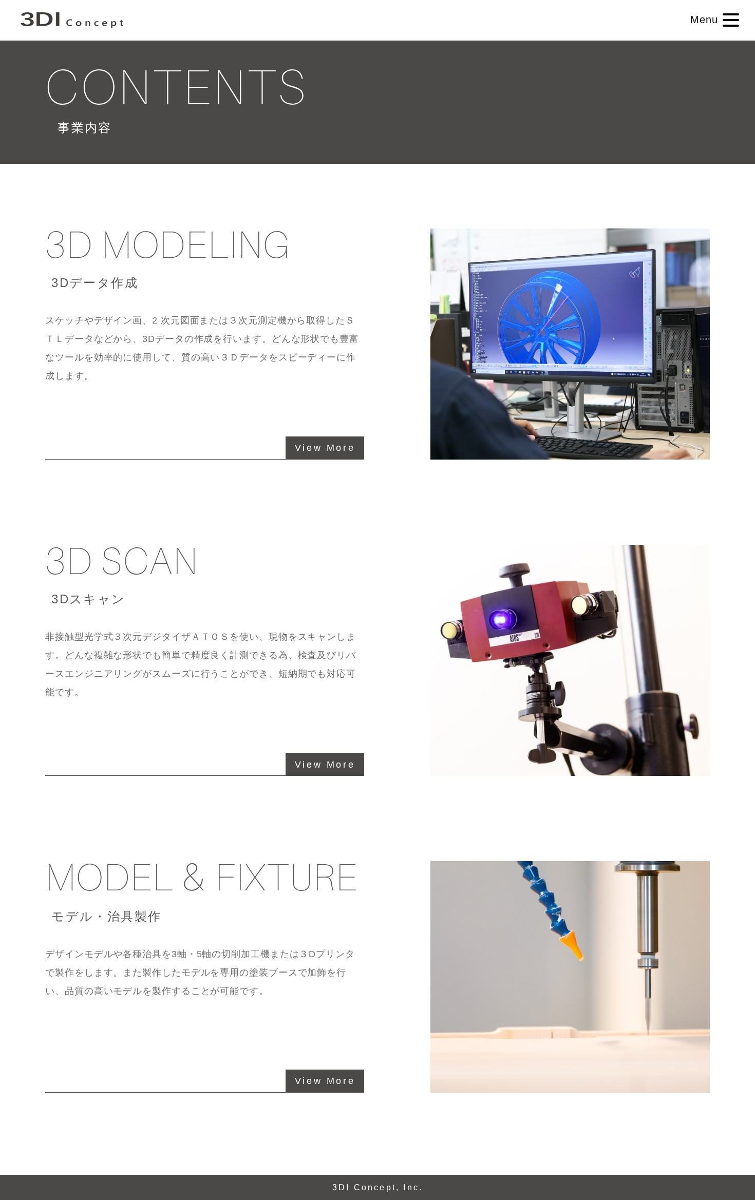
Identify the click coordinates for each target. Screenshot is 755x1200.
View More (325, 448)
